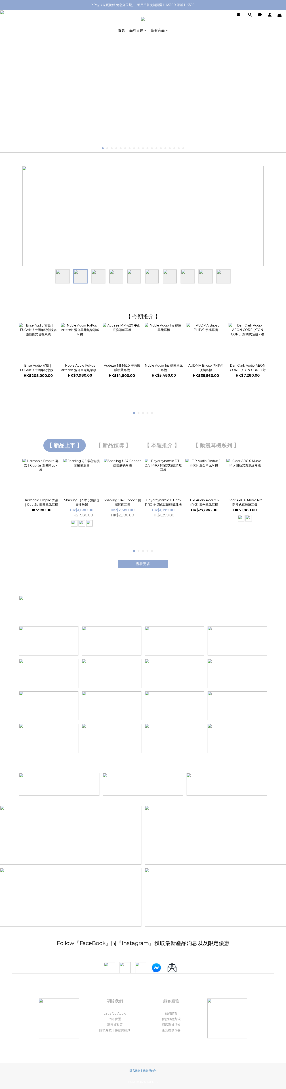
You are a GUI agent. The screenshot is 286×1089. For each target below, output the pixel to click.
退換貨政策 (115, 1025)
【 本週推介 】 (162, 445)
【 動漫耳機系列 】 (216, 445)
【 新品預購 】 (113, 445)
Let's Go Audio (114, 1013)
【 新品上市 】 (64, 445)
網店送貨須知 (171, 1025)
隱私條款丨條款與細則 (114, 1030)
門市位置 (115, 1019)
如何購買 (171, 1013)
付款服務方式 (171, 1019)
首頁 (121, 30)
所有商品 (158, 30)
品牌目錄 (136, 30)
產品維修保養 (171, 1030)
